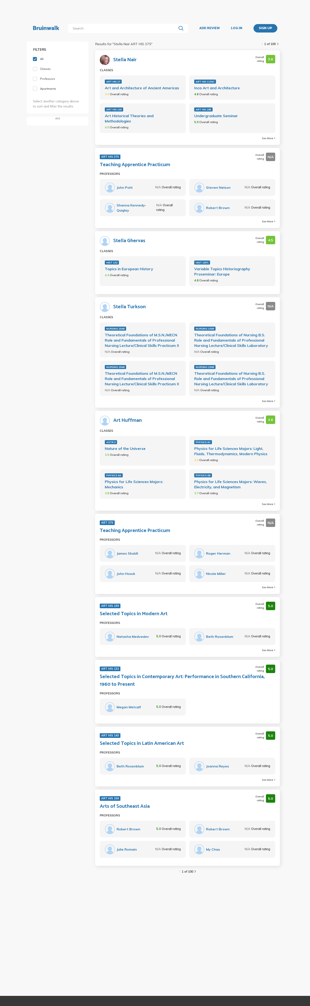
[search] (123, 28)
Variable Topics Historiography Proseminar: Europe (222, 271)
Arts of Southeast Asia (125, 806)
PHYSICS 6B (203, 475)
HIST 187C (202, 262)
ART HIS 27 (113, 81)
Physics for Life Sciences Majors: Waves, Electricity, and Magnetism (230, 484)
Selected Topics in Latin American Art (142, 743)
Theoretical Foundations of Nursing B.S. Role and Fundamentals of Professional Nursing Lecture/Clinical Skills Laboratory (231, 340)
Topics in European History (129, 268)
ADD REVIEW (209, 28)
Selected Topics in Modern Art (133, 614)
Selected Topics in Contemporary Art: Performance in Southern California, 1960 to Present (182, 680)
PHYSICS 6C (203, 442)
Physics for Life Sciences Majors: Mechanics (134, 484)
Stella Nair (125, 60)
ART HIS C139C (205, 81)
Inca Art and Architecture (217, 88)
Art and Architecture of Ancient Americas (142, 88)
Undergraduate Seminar (216, 115)
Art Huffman (127, 420)
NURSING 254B (115, 328)
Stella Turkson (129, 307)
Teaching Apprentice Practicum (135, 165)
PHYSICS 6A (113, 475)
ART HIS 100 (114, 109)
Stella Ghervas (129, 241)
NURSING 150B (205, 328)
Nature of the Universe (125, 448)
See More (267, 138)
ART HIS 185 (203, 109)
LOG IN (236, 28)
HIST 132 (111, 262)
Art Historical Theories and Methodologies (129, 118)
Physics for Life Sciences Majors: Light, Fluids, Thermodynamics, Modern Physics (230, 451)
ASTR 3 (111, 442)
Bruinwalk (46, 28)
